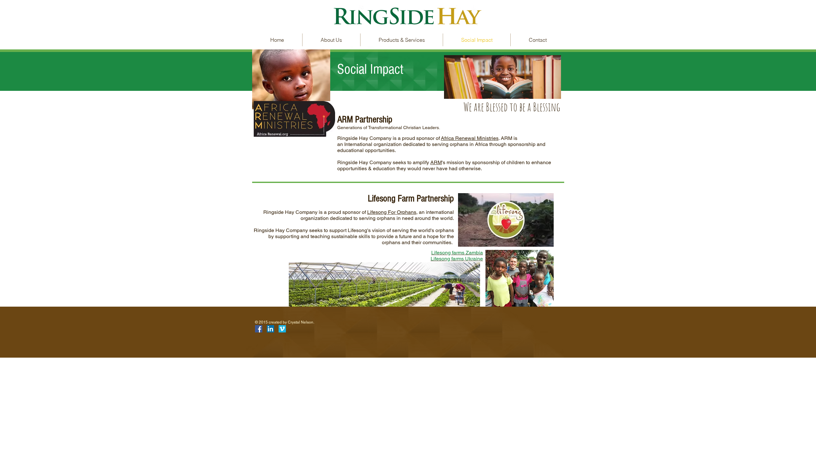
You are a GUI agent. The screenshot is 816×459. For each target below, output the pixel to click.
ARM (436, 162)
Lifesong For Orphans (391, 212)
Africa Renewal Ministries (470, 138)
